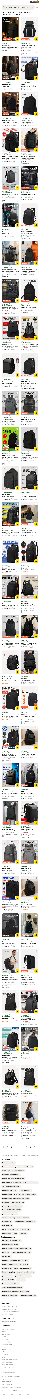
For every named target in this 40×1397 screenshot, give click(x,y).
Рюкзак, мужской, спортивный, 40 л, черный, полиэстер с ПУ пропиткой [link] (10, 531)
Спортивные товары (7, 1362)
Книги (3, 1357)
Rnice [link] (23, 307)
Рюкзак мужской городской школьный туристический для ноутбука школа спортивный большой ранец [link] (10, 568)
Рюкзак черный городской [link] (29, 754)
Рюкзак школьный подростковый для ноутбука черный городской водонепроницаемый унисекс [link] (27, 121)
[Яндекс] (15, 1390)
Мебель (4, 1331)
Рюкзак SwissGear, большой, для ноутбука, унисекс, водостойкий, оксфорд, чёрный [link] (9, 679)
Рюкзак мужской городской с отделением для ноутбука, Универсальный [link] (28, 1018)
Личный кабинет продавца (9, 1306)
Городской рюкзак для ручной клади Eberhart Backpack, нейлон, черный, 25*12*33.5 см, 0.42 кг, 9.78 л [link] (29, 1129)
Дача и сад (5, 1354)
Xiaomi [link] (23, 715)
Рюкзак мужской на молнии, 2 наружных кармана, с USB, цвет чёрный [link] (29, 978)
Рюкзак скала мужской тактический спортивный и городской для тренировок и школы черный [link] (29, 195)
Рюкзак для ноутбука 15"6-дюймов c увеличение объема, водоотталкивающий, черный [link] (10, 195)
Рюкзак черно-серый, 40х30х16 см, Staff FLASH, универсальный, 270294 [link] (10, 456)
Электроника (5, 1339)
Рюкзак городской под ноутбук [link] (9, 830)
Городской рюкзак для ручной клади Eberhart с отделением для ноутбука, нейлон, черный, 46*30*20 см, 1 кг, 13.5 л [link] (10, 978)
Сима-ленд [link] (24, 382)
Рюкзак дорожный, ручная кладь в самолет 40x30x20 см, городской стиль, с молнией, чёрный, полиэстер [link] (10, 905)
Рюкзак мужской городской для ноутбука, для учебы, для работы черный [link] (28, 495)
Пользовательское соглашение (11, 1376)
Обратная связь (6, 1379)
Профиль (36, 1394)
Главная (4, 1394)
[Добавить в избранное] (17, 19)
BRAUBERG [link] (5, 754)
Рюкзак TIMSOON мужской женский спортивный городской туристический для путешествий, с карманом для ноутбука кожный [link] (10, 643)
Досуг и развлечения (8, 1329)
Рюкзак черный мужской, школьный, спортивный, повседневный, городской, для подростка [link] (29, 792)
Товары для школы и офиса (10, 1359)
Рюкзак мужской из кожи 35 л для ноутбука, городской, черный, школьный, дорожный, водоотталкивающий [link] (10, 157)
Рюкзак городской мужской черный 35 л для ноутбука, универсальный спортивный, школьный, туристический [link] (29, 85)
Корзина (28, 1394)
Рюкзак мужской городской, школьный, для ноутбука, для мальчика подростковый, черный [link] (10, 604)
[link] (8, 1163)
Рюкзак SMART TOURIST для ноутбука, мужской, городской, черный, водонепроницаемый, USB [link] (29, 232)
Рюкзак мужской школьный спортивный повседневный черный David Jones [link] (10, 495)
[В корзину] (17, 39)
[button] (37, 7)
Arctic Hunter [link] (26, 156)
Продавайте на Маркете (9, 1309)
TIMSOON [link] (5, 419)
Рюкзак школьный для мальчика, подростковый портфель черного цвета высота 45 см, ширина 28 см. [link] (9, 792)
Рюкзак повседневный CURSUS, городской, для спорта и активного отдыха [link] (28, 679)
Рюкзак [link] (8, 1018)
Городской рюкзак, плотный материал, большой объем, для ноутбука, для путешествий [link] (10, 715)
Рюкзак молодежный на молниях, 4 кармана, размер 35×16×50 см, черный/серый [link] (29, 382)
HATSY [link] (23, 85)
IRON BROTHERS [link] (26, 194)
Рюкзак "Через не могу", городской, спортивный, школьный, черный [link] (10, 121)
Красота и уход (6, 1349)
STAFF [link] (4, 455)
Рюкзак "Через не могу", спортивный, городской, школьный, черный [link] (9, 85)
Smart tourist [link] (26, 232)
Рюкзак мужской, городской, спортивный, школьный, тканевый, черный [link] (9, 345)
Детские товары (6, 1370)
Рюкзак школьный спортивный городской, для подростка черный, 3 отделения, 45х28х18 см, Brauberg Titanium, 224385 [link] (10, 754)
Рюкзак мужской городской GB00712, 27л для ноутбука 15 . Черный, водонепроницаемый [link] (29, 157)
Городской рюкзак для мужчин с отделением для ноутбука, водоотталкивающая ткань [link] (10, 270)
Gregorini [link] (24, 604)
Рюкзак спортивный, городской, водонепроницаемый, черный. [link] (8, 232)
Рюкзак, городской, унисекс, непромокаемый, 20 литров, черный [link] (29, 905)
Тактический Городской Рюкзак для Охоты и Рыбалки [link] (9, 1129)
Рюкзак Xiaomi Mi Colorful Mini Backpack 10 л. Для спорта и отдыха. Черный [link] (29, 715)
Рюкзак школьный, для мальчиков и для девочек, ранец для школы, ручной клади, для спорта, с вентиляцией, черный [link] (28, 942)
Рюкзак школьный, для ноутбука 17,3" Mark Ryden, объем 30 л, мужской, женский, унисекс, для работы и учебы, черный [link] (29, 830)
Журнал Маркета (7, 1384)
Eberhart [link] (5, 977)
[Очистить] (32, 7)
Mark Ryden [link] (25, 829)
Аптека (4, 1347)
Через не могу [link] (6, 85)
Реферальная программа (9, 1321)
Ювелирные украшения (9, 1372)
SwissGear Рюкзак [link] (26, 568)
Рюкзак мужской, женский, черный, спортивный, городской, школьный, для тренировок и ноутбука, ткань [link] (10, 942)
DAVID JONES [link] (6, 495)
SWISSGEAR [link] (5, 1018)
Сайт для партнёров (7, 1314)
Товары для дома (7, 1344)
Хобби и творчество (7, 1352)
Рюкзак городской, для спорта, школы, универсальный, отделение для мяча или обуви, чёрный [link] (29, 46)
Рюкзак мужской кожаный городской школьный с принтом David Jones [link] (9, 869)
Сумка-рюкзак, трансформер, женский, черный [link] (29, 604)
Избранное (20, 1394)
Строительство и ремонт (9, 1367)
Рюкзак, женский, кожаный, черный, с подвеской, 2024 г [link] (10, 1094)
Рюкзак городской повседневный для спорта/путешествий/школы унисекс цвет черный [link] (29, 531)
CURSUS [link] (23, 679)
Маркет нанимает (7, 1381)
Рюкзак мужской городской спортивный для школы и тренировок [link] (10, 46)
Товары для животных (8, 1364)
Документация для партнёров (10, 1311)
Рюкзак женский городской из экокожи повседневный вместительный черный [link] (29, 345)
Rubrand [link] (5, 829)
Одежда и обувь (6, 1342)
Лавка (12, 1394)
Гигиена (4, 1336)
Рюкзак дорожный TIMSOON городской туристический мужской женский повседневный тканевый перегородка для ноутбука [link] (10, 420)
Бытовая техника (7, 1334)
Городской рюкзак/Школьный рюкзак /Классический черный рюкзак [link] (29, 308)
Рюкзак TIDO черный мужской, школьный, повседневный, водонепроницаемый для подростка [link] (29, 643)
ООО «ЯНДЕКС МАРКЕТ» (13, 1387)
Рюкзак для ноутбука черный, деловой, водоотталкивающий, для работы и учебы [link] (9, 382)
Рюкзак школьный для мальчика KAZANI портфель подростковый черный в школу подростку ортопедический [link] (10, 308)
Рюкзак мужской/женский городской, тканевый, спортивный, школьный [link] (29, 270)
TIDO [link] (22, 643)
